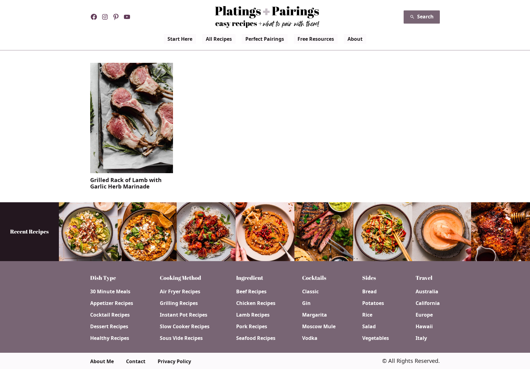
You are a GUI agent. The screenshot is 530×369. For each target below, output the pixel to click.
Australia (427, 291)
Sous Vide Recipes (181, 338)
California (428, 303)
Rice (367, 314)
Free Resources (316, 39)
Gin (306, 303)
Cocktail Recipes (110, 314)
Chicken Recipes (255, 303)
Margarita (314, 314)
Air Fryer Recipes (180, 291)
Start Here (179, 39)
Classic (310, 291)
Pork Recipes (251, 326)
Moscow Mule (319, 326)
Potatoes (373, 303)
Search (425, 16)
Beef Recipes (251, 291)
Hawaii (424, 326)
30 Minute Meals (110, 291)
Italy (421, 338)
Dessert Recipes (109, 326)
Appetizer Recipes (111, 303)
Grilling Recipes (179, 303)
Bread (369, 291)
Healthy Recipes (109, 338)
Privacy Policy (174, 361)
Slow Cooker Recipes (184, 326)
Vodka (309, 338)
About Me (102, 361)
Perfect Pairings (264, 39)
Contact (135, 361)
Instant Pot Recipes (183, 314)
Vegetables (375, 338)
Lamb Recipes (253, 314)
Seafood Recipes (255, 338)
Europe (424, 314)
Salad (369, 326)
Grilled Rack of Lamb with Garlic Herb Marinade (126, 183)
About (355, 39)
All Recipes (219, 39)
